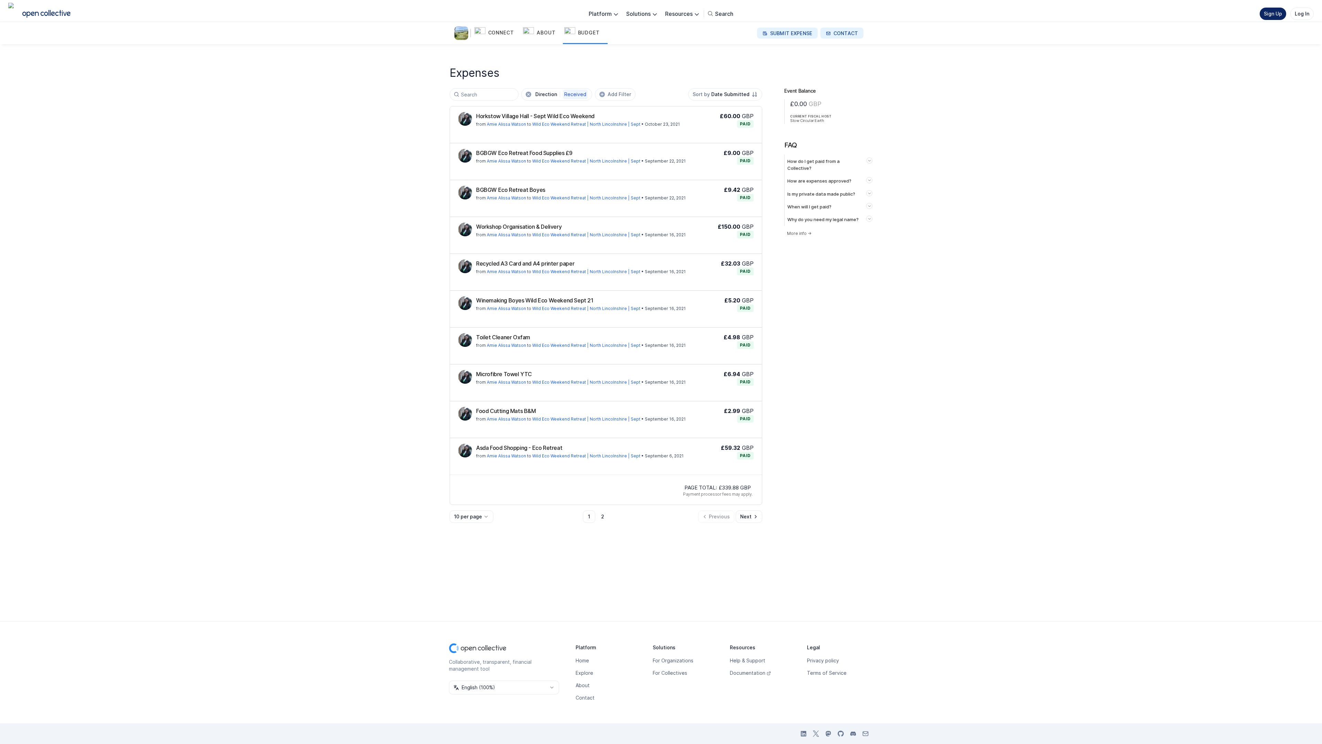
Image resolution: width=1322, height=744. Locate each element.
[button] (497, 33)
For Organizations (673, 660)
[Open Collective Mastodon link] (828, 733)
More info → (799, 233)
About (583, 685)
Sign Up (1273, 14)
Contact (585, 698)
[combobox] (725, 94)
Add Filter (619, 94)
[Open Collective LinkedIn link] (803, 733)
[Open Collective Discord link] (853, 733)
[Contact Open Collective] (865, 733)
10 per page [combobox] (468, 516)
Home (582, 660)
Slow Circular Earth (807, 120)
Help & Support (747, 660)
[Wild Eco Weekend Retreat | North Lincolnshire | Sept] (462, 33)
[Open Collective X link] (816, 733)
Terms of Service (827, 673)
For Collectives (670, 673)
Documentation (747, 673)
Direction (560, 94)
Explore (584, 673)
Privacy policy (823, 660)
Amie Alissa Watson (506, 124)
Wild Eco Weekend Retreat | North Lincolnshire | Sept (586, 124)
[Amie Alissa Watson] (465, 119)
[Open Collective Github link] (841, 733)
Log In (1302, 14)
